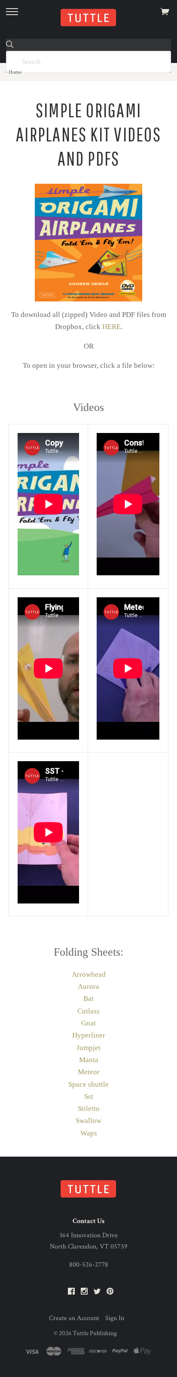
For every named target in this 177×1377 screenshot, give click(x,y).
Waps (88, 1133)
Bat (88, 998)
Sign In (114, 1318)
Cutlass (88, 1011)
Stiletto (89, 1108)
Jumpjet (88, 1048)
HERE (111, 327)
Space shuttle (88, 1084)
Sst (88, 1096)
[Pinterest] (110, 1291)
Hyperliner (88, 1035)
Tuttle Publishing (95, 1333)
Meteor (89, 1072)
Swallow (88, 1121)
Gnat (88, 1023)
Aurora (88, 986)
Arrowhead (89, 974)
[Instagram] (84, 1291)
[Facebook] (71, 1291)
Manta (88, 1060)
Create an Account (74, 1318)
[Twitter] (97, 1291)
